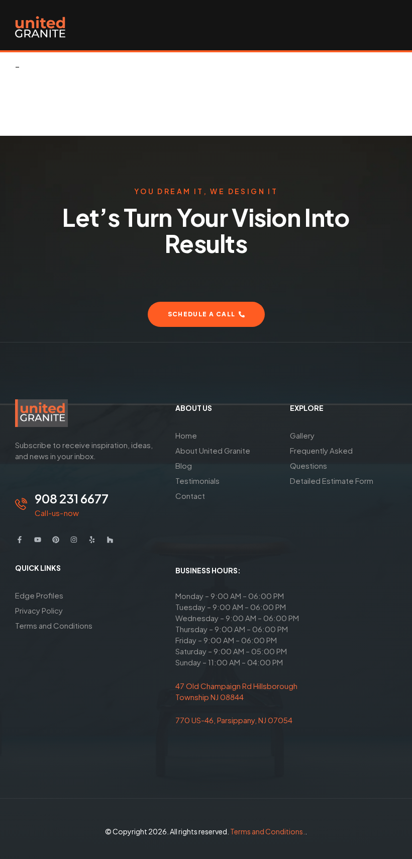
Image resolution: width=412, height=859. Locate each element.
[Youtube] (38, 540)
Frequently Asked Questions (321, 458)
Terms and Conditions (53, 625)
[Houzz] (110, 540)
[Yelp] (92, 540)
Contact (190, 495)
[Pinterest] (56, 540)
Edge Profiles (39, 595)
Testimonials (197, 480)
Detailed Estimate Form (331, 480)
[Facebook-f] (20, 540)
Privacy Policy (39, 610)
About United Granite (212, 450)
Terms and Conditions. (267, 831)
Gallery (302, 435)
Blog (183, 465)
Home (186, 435)
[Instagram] (74, 540)
